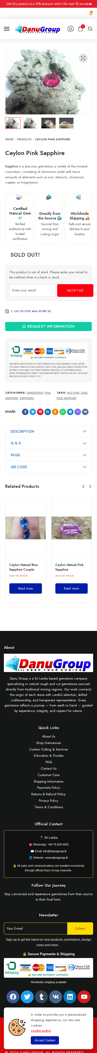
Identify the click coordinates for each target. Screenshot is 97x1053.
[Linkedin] (69, 996)
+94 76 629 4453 (58, 844)
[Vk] (55, 996)
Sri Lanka (51, 838)
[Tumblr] (41, 996)
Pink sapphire (66, 398)
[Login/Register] (71, 29)
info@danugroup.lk (55, 851)
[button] (83, 486)
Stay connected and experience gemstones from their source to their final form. (48, 897)
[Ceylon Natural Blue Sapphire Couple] (25, 528)
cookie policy (41, 1030)
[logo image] (37, 28)
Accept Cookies (45, 1040)
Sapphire (11, 166)
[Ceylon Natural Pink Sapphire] (71, 528)
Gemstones (35, 393)
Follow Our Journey (49, 885)
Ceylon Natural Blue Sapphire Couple (23, 567)
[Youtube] (84, 996)
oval (84, 393)
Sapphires (27, 398)
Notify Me (75, 290)
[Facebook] (12, 996)
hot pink (73, 393)
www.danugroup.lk (56, 857)
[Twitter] (27, 996)
